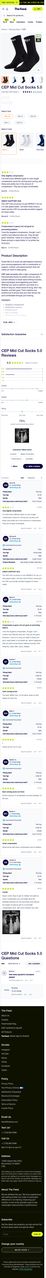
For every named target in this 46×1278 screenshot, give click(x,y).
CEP (24, 29)
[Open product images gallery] (38, 70)
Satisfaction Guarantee (13, 334)
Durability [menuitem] (29, 459)
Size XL (19, 122)
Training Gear (14, 29)
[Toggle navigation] (3, 9)
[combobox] (22, 15)
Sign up (37, 1234)
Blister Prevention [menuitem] (27, 454)
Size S (20, 116)
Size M (33, 116)
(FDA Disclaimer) (26, 1269)
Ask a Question (35, 964)
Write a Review (35, 467)
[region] (22, 2)
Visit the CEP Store (9, 92)
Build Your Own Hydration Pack (21, 2)
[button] (32, 92)
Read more (8, 322)
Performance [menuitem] (16, 459)
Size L (6, 122)
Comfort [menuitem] (13, 454)
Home (4, 29)
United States (21, 1250)
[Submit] (4, 15)
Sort (22, 478)
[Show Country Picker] (16, 2)
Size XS (7, 116)
